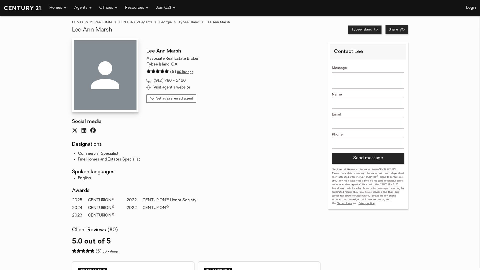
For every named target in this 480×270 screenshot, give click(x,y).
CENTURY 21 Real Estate (92, 22)
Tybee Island (188, 22)
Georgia (165, 22)
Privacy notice (366, 203)
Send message (368, 158)
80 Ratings (185, 72)
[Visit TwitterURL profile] (75, 130)
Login (471, 8)
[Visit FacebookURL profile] (93, 130)
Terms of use (344, 203)
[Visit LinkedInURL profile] (84, 130)
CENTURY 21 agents (135, 22)
